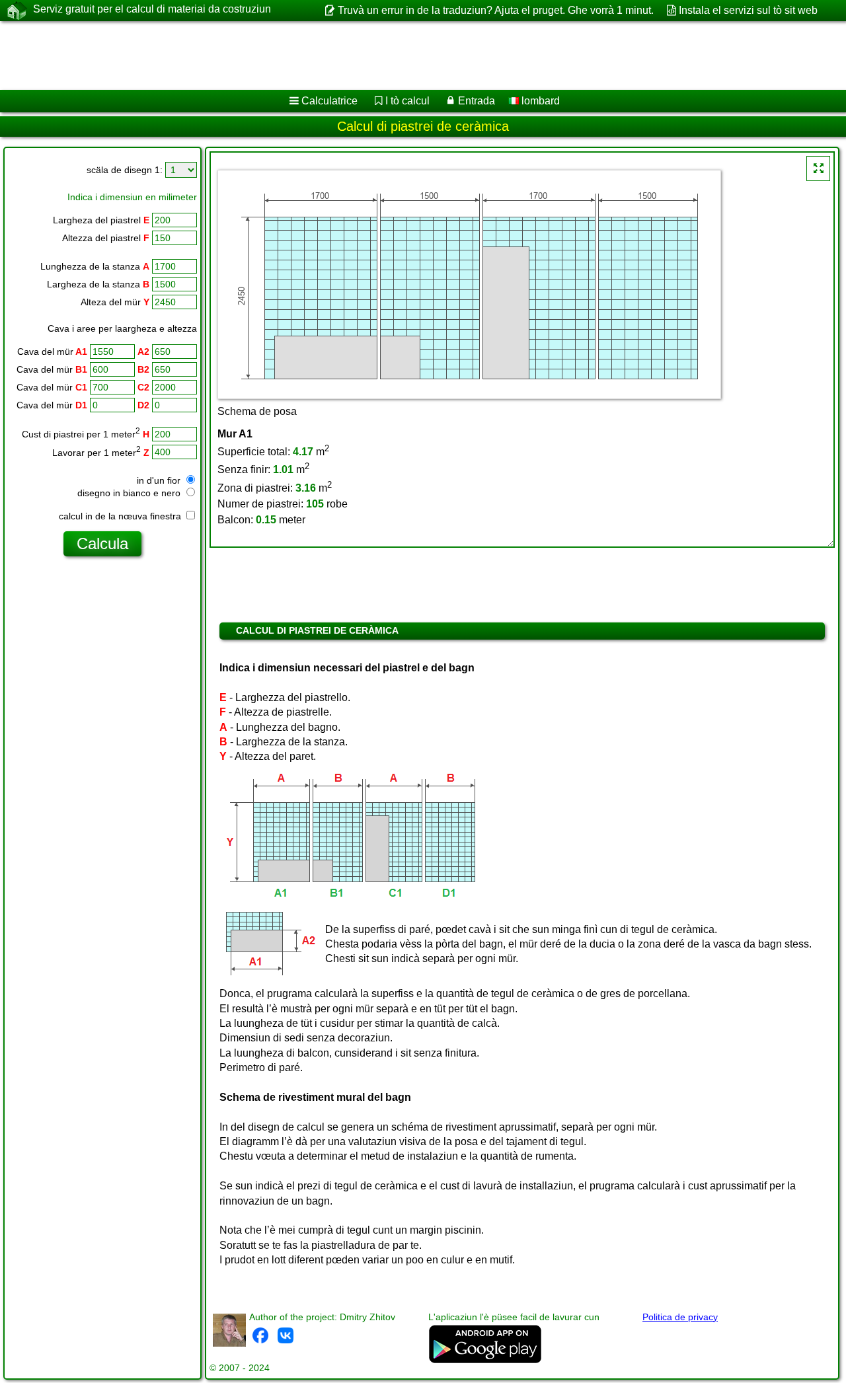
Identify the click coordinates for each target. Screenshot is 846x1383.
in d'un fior (160, 480)
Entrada (476, 100)
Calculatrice (329, 100)
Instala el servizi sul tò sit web (748, 10)
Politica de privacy (680, 1317)
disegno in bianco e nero (130, 493)
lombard (539, 100)
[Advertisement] (401, 55)
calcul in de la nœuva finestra (121, 516)
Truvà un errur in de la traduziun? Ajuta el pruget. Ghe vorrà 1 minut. (495, 10)
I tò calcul (407, 100)
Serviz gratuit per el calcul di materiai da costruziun (152, 9)
